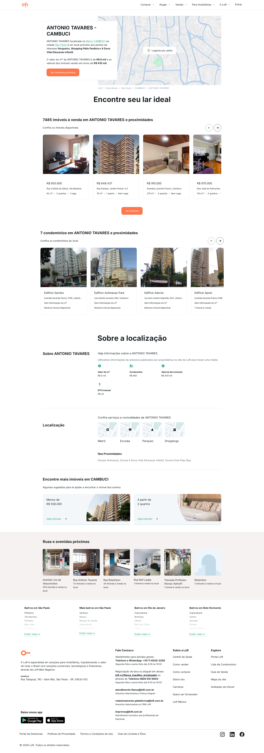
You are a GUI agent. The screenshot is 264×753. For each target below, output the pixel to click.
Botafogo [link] (139, 616)
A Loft (223, 4)
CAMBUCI (140, 88)
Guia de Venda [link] (219, 671)
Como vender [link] (181, 664)
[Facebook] (242, 735)
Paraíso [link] (193, 624)
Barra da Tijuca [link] (142, 624)
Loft (100, 88)
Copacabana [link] (140, 613)
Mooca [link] (82, 616)
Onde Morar (112, 88)
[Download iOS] (55, 720)
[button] (107, 429)
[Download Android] (32, 720)
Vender (179, 4)
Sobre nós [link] (179, 679)
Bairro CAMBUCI (95, 41)
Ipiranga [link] (193, 620)
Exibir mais (30, 634)
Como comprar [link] (181, 671)
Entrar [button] (238, 4)
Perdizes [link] (28, 620)
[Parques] (152, 429)
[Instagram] (222, 735)
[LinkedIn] (232, 735)
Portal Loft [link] (217, 656)
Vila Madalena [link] (86, 628)
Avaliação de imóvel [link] (222, 686)
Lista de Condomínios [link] (223, 664)
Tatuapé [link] (28, 628)
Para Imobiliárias (201, 4)
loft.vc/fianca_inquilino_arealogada (136, 675)
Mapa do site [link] (218, 679)
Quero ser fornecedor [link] (185, 694)
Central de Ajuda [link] (182, 656)
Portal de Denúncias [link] (31, 733)
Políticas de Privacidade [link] (61, 733)
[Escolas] (130, 429)
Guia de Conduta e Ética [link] (132, 733)
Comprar (146, 4)
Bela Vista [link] (29, 624)
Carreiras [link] (178, 686)
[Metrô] (107, 429)
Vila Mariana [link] (30, 616)
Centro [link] (137, 620)
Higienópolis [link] (85, 624)
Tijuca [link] (137, 628)
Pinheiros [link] (28, 613)
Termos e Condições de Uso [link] (96, 733)
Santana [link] (83, 613)
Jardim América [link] (197, 628)
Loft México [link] (179, 701)
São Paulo (126, 88)
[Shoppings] (174, 429)
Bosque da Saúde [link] (88, 620)
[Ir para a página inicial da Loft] (26, 5)
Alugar (163, 4)
